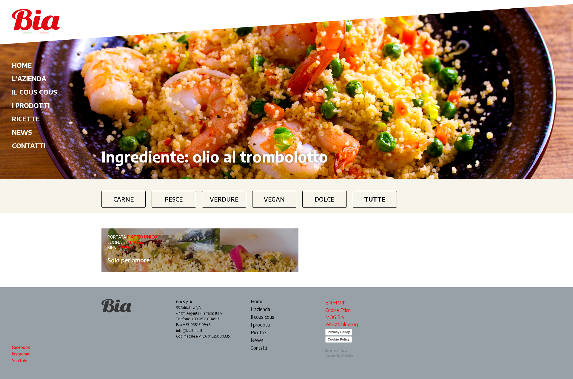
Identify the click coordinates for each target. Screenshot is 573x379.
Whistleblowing (341, 324)
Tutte (374, 199)
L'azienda (29, 78)
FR (336, 303)
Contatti (29, 145)
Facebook (21, 347)
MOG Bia (334, 317)
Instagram (21, 353)
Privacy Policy (339, 332)
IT (342, 303)
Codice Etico (338, 310)
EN (328, 303)
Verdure (224, 199)
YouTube (20, 360)
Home (22, 65)
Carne (123, 199)
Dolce (324, 199)
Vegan (274, 199)
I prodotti (31, 105)
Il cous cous (34, 92)
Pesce (174, 199)
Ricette (26, 119)
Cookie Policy (338, 339)
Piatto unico (142, 236)
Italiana (133, 242)
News (22, 132)
